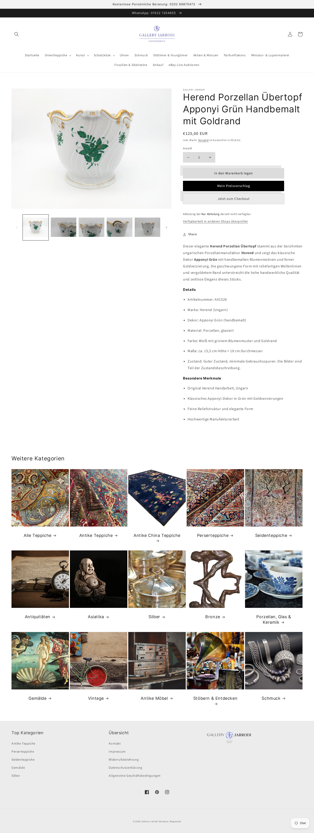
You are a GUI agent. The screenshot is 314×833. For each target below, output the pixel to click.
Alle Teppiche (37, 535)
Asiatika (96, 616)
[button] (16, 34)
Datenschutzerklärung (125, 767)
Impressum (117, 751)
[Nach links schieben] (16, 227)
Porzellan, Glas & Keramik (273, 619)
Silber (154, 616)
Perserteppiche (212, 535)
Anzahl (187, 148)
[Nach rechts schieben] (166, 227)
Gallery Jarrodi (150, 821)
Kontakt (115, 743)
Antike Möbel (154, 698)
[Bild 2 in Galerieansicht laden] (64, 227)
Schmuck (271, 698)
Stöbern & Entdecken (215, 698)
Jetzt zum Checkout (234, 198)
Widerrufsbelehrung (124, 759)
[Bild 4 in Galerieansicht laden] (119, 227)
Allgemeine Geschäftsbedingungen (135, 776)
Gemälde (37, 698)
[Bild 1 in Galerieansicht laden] (36, 227)
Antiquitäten (37, 616)
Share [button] (192, 234)
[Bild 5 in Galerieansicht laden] (147, 227)
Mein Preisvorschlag (233, 186)
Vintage (96, 698)
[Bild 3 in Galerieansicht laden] (91, 227)
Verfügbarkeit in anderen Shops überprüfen (215, 221)
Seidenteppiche (271, 535)
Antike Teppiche (96, 535)
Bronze (212, 616)
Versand (203, 140)
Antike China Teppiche (157, 535)
